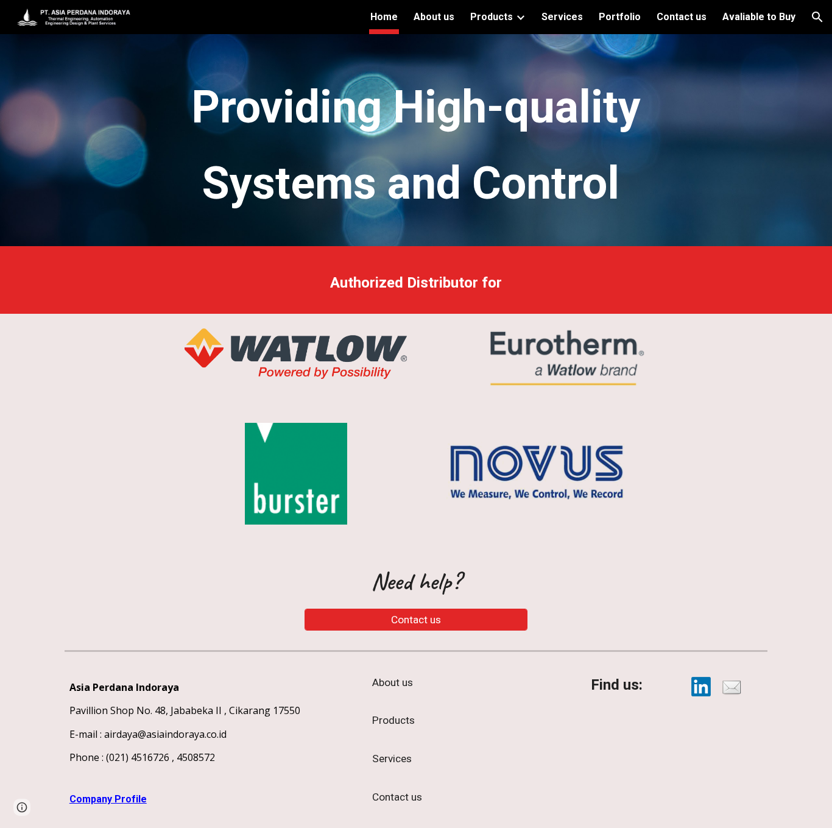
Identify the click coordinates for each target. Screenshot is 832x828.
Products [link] (491, 17)
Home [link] (384, 17)
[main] (416, 143)
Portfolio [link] (620, 17)
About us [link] (434, 17)
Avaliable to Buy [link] (758, 17)
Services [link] (562, 17)
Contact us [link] (682, 17)
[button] (817, 17)
